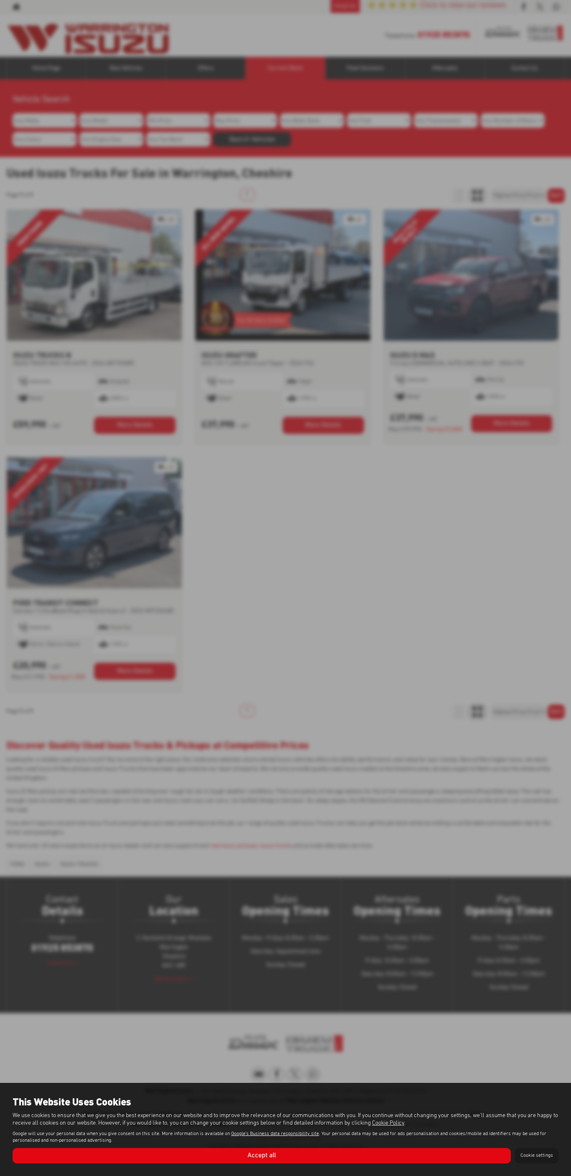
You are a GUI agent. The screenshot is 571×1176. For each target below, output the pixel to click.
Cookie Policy (388, 1123)
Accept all (261, 1155)
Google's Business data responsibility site (275, 1133)
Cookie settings (536, 1155)
